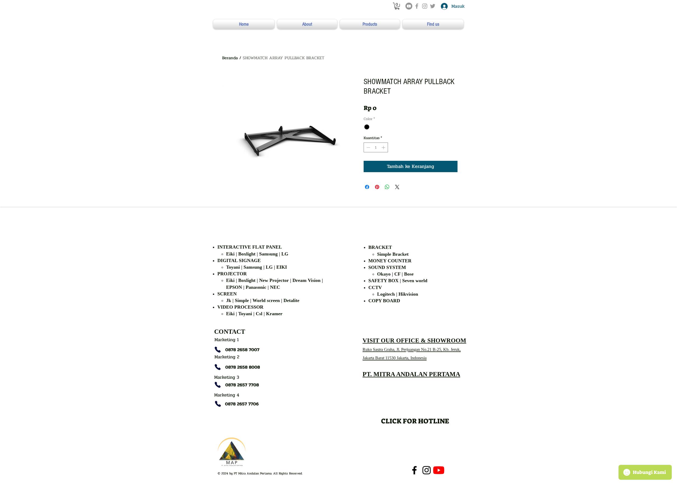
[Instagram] (426, 470)
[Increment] (384, 147)
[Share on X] (397, 187)
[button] (397, 6)
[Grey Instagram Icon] (424, 6)
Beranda (230, 57)
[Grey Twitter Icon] (432, 6)
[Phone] (217, 349)
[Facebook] (414, 470)
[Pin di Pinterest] (377, 187)
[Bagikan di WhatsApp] (387, 187)
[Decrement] (367, 147)
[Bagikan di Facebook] (367, 187)
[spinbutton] (376, 147)
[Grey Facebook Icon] (416, 6)
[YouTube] (408, 6)
